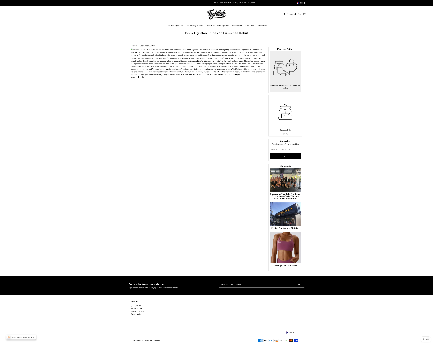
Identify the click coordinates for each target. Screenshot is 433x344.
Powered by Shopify (152, 340)
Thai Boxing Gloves (194, 25)
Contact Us (262, 25)
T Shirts (208, 25)
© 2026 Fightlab (137, 340)
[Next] (260, 3)
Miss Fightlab (223, 25)
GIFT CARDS (136, 306)
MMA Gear (249, 25)
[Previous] (173, 3)
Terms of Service (137, 311)
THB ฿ (302, 3)
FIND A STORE (136, 308)
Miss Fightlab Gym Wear (285, 265)
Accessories (237, 25)
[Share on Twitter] (143, 77)
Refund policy (136, 314)
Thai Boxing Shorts (174, 25)
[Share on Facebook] (138, 77)
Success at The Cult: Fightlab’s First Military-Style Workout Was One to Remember (285, 196)
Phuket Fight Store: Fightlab (285, 228)
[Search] (284, 14)
